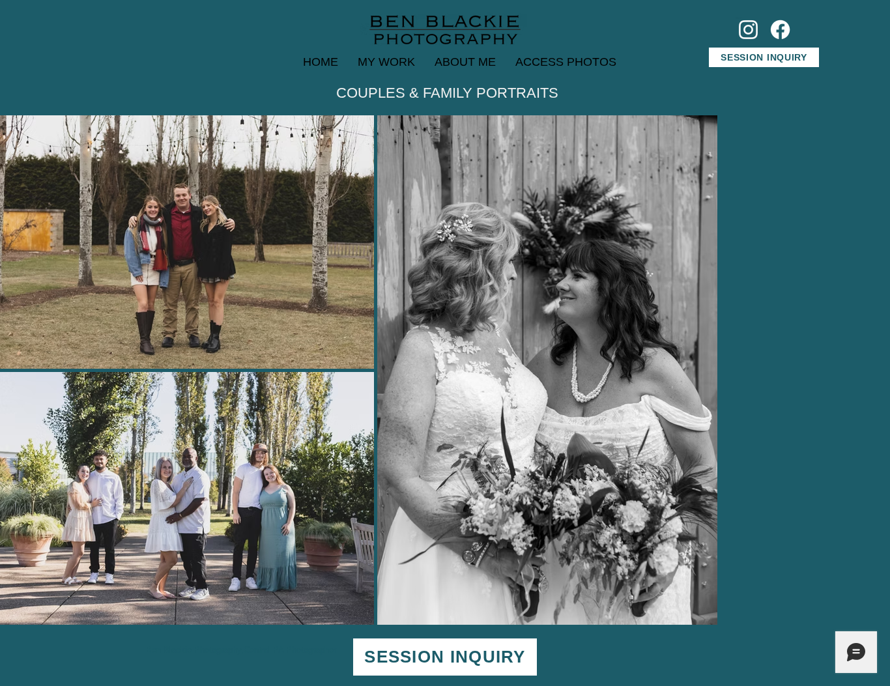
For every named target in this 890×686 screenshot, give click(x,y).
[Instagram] (748, 29)
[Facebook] (780, 29)
